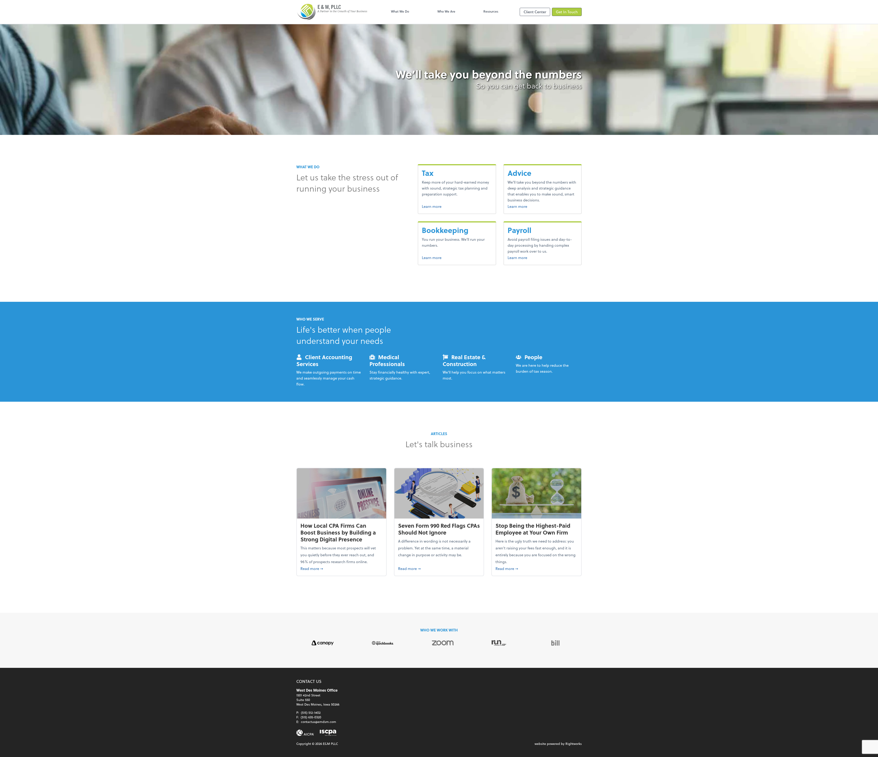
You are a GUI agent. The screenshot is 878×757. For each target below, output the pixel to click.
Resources (490, 11)
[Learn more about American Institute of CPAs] (305, 733)
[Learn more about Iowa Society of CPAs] (328, 733)
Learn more (440, 206)
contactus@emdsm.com (318, 721)
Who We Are (446, 11)
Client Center (535, 11)
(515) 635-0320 (311, 717)
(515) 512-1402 (311, 712)
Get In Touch (567, 11)
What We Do (400, 11)
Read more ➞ (341, 568)
